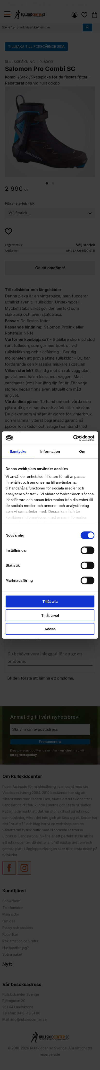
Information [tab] (50, 451)
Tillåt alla (50, 601)
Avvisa (50, 629)
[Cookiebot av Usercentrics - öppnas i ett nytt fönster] (73, 438)
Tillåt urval (50, 615)
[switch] (87, 550)
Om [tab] (82, 451)
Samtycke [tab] (18, 451)
